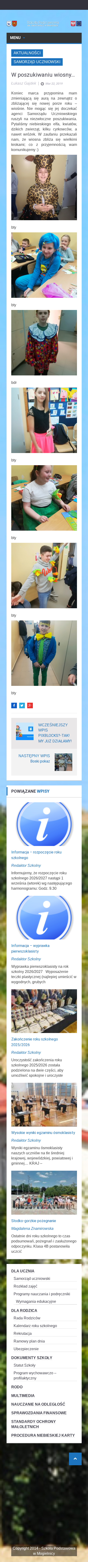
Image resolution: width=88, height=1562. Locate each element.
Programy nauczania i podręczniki (42, 1294)
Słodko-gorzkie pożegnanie (33, 1221)
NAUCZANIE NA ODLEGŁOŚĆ (38, 1404)
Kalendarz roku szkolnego (35, 1326)
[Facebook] (14, 705)
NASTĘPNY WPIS (34, 756)
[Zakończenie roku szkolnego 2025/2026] (44, 1011)
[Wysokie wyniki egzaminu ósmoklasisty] (44, 1104)
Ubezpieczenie (26, 1349)
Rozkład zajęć (25, 1286)
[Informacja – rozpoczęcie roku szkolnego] (44, 824)
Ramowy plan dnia (29, 1341)
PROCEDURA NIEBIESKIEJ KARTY (43, 1435)
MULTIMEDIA (23, 1396)
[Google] (30, 705)
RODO (17, 1387)
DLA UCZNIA (22, 1271)
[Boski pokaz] (63, 762)
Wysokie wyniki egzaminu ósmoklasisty (43, 1132)
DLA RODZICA (24, 1311)
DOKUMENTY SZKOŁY (31, 1358)
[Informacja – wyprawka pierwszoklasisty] (44, 917)
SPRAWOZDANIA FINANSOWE (39, 1413)
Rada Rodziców (27, 1318)
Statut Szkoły (24, 1365)
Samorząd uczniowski (37, 62)
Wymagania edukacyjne (36, 1301)
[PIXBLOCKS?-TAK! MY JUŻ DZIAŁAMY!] (25, 731)
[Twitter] (22, 705)
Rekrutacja (23, 1333)
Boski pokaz (40, 761)
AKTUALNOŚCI (27, 53)
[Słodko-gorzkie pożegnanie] (44, 1192)
